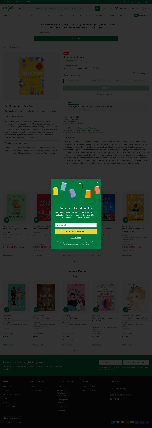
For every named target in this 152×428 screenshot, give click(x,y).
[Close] (97, 182)
